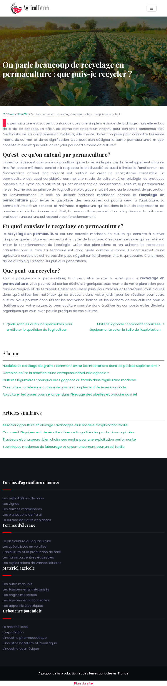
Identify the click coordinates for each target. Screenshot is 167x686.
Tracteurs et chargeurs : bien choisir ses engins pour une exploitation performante (69, 439)
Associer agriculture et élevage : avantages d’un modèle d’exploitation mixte (65, 425)
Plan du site (83, 683)
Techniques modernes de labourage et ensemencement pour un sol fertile (64, 446)
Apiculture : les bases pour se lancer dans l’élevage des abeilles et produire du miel (70, 394)
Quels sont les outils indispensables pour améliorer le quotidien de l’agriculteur (39, 327)
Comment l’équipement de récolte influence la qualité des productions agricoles (68, 432)
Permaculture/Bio (17, 114)
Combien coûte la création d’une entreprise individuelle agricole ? (56, 373)
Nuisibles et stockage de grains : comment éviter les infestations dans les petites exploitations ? (81, 365)
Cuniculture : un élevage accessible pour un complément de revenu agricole (64, 387)
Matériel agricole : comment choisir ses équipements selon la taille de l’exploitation (125, 327)
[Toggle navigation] (152, 8)
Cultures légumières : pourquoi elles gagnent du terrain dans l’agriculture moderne (69, 380)
